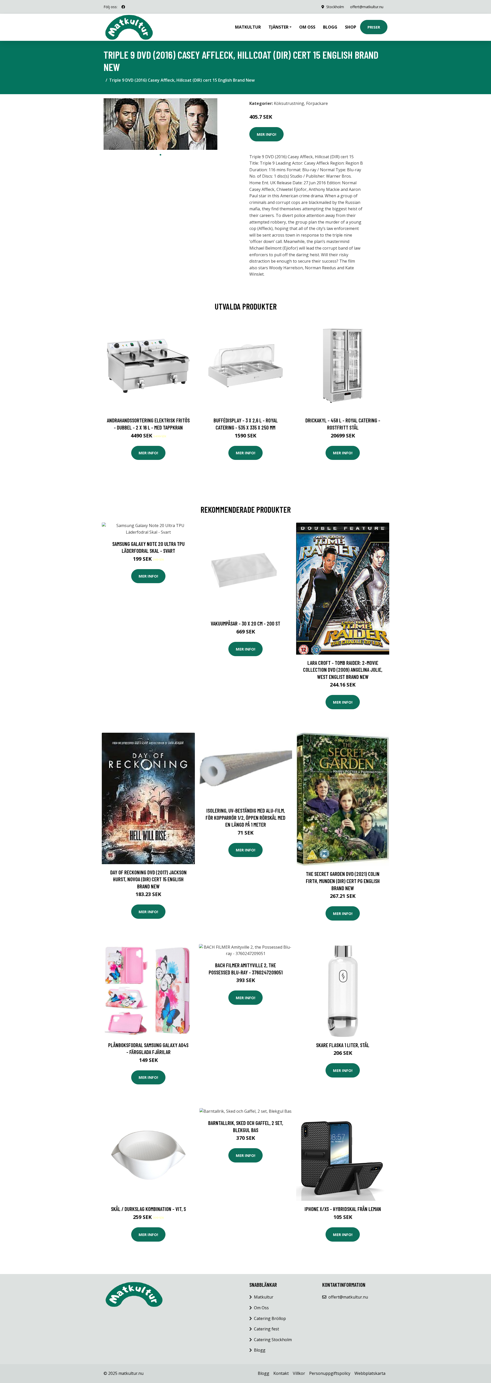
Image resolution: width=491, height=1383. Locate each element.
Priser (373, 27)
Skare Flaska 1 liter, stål (342, 1045)
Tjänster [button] (278, 27)
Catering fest (266, 1329)
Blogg (330, 27)
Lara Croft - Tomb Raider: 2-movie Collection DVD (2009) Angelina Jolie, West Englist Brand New (342, 669)
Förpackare (317, 103)
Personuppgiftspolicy (329, 1373)
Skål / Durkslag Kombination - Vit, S (148, 1209)
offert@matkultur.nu (366, 6)
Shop (350, 27)
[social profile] (123, 7)
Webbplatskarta (369, 1373)
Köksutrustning (289, 103)
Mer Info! (266, 134)
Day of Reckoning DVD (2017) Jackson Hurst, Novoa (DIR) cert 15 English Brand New (148, 879)
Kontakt (281, 1373)
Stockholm (335, 6)
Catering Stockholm (273, 1339)
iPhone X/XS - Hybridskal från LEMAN (343, 1209)
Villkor (299, 1373)
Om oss (307, 27)
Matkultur (248, 27)
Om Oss (261, 1308)
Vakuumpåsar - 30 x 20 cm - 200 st (245, 623)
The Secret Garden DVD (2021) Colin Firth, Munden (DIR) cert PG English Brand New (343, 881)
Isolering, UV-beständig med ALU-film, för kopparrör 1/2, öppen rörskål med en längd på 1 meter (245, 817)
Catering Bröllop (270, 1318)
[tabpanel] (160, 124)
